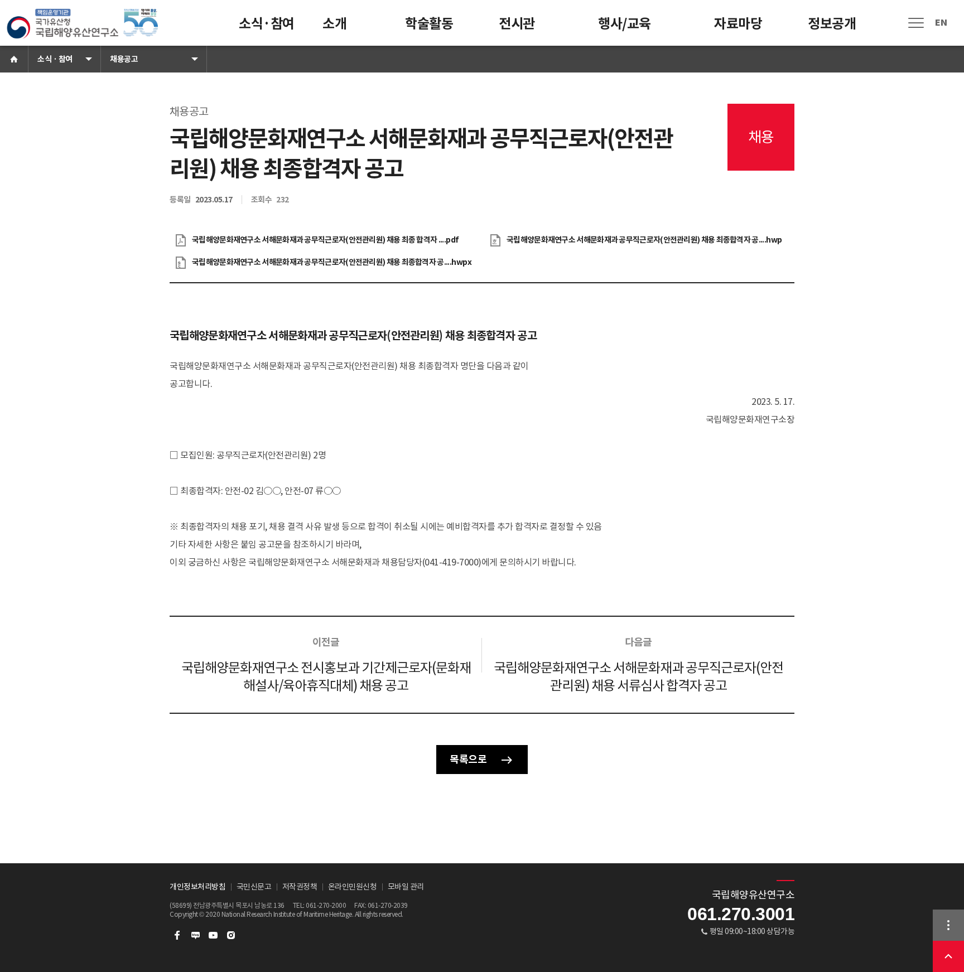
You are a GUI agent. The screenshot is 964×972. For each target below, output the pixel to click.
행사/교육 (624, 23)
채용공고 (124, 59)
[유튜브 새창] (213, 935)
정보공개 (832, 23)
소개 (334, 23)
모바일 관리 (406, 887)
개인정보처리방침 (197, 887)
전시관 (517, 23)
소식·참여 (267, 23)
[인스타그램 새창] (231, 935)
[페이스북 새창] (177, 935)
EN (941, 22)
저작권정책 (299, 887)
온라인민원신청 (352, 887)
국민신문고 (254, 887)
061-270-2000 (326, 905)
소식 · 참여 (55, 59)
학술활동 (429, 23)
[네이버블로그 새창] (195, 935)
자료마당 (738, 23)
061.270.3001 (740, 914)
